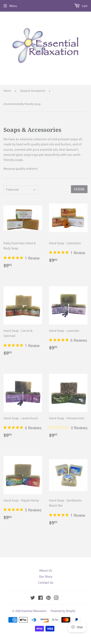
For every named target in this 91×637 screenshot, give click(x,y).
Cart (84, 6)
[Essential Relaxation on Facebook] (40, 598)
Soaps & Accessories (32, 91)
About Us (45, 570)
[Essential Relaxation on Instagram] (56, 598)
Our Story (45, 576)
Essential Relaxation (33, 611)
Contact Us (45, 582)
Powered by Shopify (63, 611)
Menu (13, 6)
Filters (79, 189)
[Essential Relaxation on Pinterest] (48, 598)
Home (7, 91)
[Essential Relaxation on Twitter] (32, 598)
